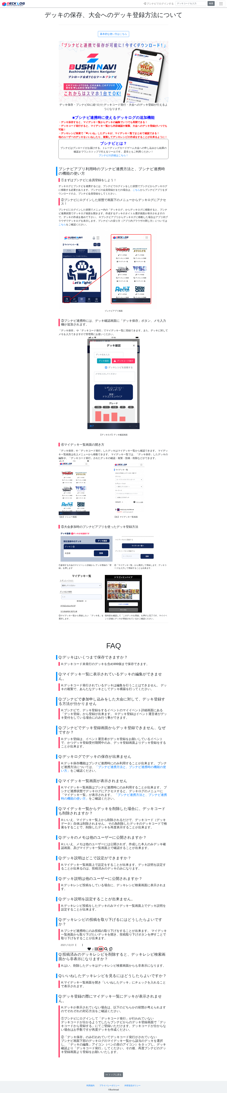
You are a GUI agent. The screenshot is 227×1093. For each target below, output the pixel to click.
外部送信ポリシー (132, 1085)
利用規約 (90, 1085)
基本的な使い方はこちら (113, 34)
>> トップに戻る (113, 1074)
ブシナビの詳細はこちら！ (113, 155)
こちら (136, 190)
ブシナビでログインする (160, 3)
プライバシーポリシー (109, 1085)
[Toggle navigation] (221, 4)
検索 (211, 3)
